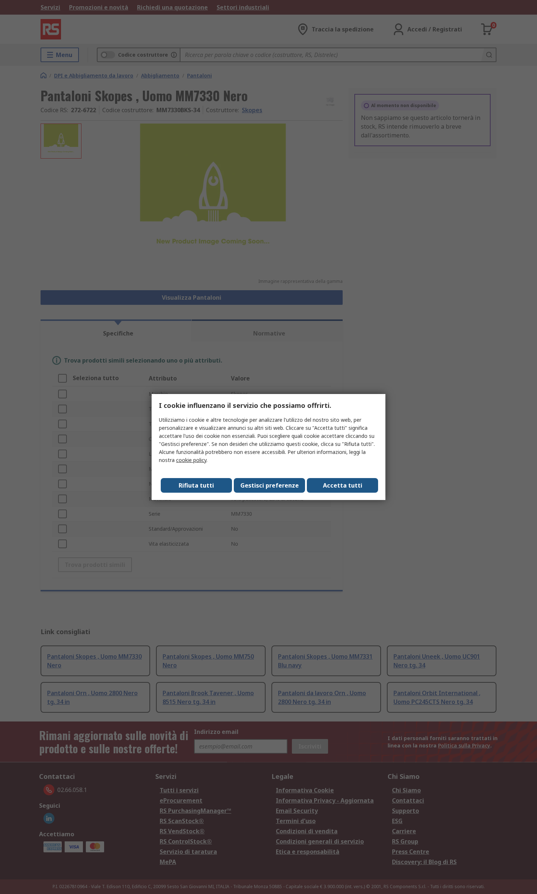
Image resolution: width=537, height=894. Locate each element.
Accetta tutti (342, 485)
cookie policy (191, 460)
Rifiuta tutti (196, 485)
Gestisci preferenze (269, 485)
